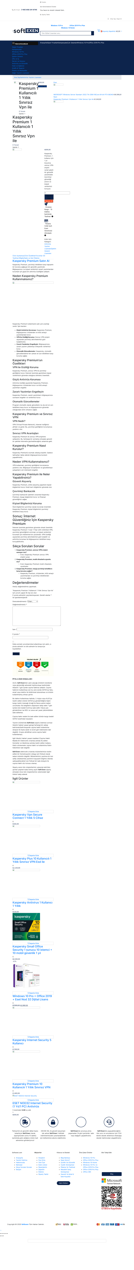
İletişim (18, 1169)
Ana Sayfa (18, 77)
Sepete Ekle (42, 86)
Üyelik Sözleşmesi (67, 1165)
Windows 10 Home (90, 1162)
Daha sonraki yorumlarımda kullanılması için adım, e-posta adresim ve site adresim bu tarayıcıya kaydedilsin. (32, 646)
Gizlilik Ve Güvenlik (68, 1162)
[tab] (19, 256)
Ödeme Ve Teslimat (68, 1167)
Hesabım (41, 1158)
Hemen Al (48, 201)
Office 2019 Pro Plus (19, 54)
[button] (43, 2)
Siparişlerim (42, 1167)
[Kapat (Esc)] (1, 1233)
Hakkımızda (20, 1162)
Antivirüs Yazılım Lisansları (31, 77)
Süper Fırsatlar (17, 47)
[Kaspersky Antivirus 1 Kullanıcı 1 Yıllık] (26, 882)
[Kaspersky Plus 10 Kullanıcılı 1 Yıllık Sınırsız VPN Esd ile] (26, 839)
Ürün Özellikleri (30, 256)
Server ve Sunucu (18, 61)
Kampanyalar (17, 49)
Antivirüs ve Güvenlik (20, 63)
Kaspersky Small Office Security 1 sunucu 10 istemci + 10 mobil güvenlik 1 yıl (32, 950)
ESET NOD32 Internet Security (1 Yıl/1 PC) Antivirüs (32, 1104)
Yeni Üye (41, 1162)
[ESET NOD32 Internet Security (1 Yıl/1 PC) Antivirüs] (25, 1096)
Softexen (25, 1224)
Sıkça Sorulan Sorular (24, 1167)
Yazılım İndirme (21, 1160)
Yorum (22, 111)
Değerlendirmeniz (20, 605)
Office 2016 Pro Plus (90, 1169)
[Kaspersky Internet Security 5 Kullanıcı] (26, 1020)
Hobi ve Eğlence (18, 66)
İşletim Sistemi (17, 56)
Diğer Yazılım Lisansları (20, 73)
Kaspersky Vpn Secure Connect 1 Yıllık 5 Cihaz (28, 816)
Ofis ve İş (15, 59)
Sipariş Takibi (43, 1174)
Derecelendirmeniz (20, 601)
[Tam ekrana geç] (5, 1233)
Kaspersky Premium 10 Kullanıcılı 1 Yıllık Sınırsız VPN (31, 1085)
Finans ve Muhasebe (19, 70)
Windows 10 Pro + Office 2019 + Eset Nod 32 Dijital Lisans (32, 997)
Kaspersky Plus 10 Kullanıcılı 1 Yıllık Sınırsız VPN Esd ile (32, 860)
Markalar (19, 1165)
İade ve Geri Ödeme (32, 258)
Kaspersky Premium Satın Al (31, 261)
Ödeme (41, 1172)
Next (55, 97)
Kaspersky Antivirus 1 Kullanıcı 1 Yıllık (32, 904)
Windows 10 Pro (18, 52)
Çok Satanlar (72, 43)
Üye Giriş (41, 1160)
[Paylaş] (3, 1233)
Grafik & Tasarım (18, 68)
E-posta (16, 634)
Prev (55, 82)
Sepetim (41, 1169)
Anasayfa (43, 43)
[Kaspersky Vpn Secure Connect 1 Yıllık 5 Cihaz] (26, 795)
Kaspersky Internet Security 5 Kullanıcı (32, 1041)
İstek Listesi (42, 1165)
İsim (15, 629)
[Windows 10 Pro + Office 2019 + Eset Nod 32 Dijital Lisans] (26, 976)
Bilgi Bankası (65, 1158)
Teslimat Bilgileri (19, 258)
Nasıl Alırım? (65, 1160)
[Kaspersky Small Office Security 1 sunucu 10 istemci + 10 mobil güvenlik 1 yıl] (26, 926)
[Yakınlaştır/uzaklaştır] (7, 1233)
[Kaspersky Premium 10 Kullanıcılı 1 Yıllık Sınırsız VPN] (26, 1064)
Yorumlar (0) (40, 256)
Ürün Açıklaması (19, 256)
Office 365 (87, 1172)
